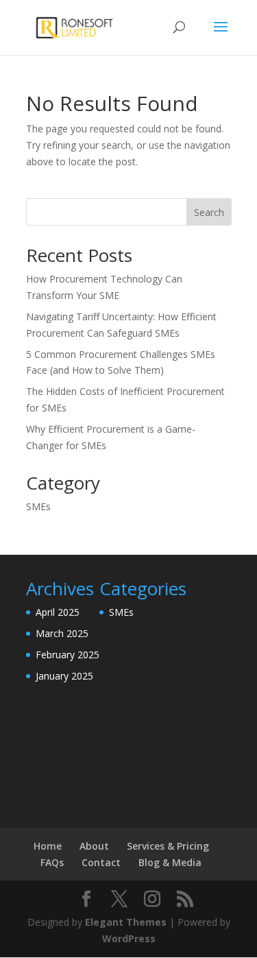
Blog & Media (169, 862)
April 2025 (57, 612)
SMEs (38, 506)
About (94, 845)
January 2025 (64, 675)
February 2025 (67, 654)
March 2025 (62, 633)
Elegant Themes (126, 922)
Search (209, 212)
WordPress (129, 938)
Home (48, 845)
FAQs (52, 862)
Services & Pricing (168, 845)
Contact (101, 862)
